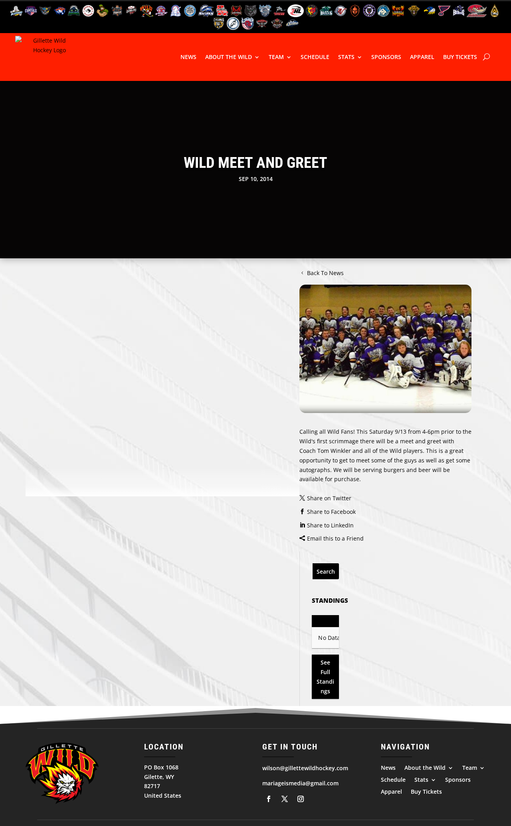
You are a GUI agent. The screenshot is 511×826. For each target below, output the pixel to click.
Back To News (325, 273)
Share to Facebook (331, 511)
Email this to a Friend (335, 538)
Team (276, 57)
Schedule (315, 57)
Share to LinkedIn (330, 525)
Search (326, 571)
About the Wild (228, 57)
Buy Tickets (460, 57)
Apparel (422, 57)
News (188, 57)
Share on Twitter (329, 498)
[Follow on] (268, 799)
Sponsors (386, 57)
